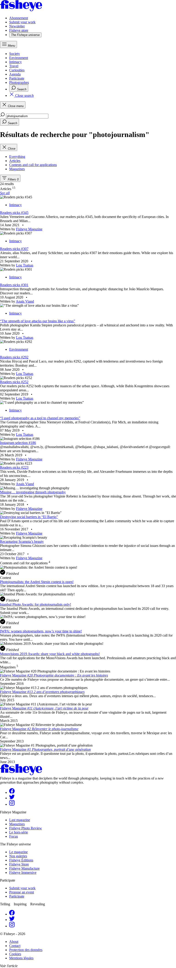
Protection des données (25, 950)
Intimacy (15, 62)
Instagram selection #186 (18, 443)
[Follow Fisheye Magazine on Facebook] (12, 792)
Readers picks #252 (14, 382)
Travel (13, 66)
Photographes (19, 82)
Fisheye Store (19, 864)
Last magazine (19, 820)
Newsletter (17, 26)
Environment (18, 58)
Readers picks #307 (14, 249)
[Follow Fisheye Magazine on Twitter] (12, 798)
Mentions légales (21, 958)
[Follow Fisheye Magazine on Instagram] (12, 804)
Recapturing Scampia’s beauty (22, 541)
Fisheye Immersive (22, 872)
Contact (14, 946)
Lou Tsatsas (24, 265)
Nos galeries (18, 856)
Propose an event (21, 892)
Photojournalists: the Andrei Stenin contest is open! (37, 582)
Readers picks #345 (14, 213)
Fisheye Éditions (21, 860)
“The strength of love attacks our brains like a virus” (37, 321)
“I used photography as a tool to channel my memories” (40, 418)
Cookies (15, 954)
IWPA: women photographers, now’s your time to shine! (41, 631)
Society (14, 54)
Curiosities (17, 70)
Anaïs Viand (25, 301)
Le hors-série (18, 832)
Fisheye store (18, 30)
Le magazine (18, 852)
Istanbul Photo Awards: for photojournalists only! (35, 604)
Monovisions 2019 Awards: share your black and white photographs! (50, 654)
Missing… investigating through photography (33, 492)
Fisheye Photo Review (25, 828)
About (13, 942)
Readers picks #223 (14, 467)
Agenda (15, 74)
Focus (13, 836)
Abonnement (18, 18)
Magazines (17, 824)
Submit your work (22, 22)
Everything (17, 157)
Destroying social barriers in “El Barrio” (29, 517)
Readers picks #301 (14, 285)
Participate (16, 78)
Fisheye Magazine (29, 229)
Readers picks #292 (14, 357)
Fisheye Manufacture (24, 868)
